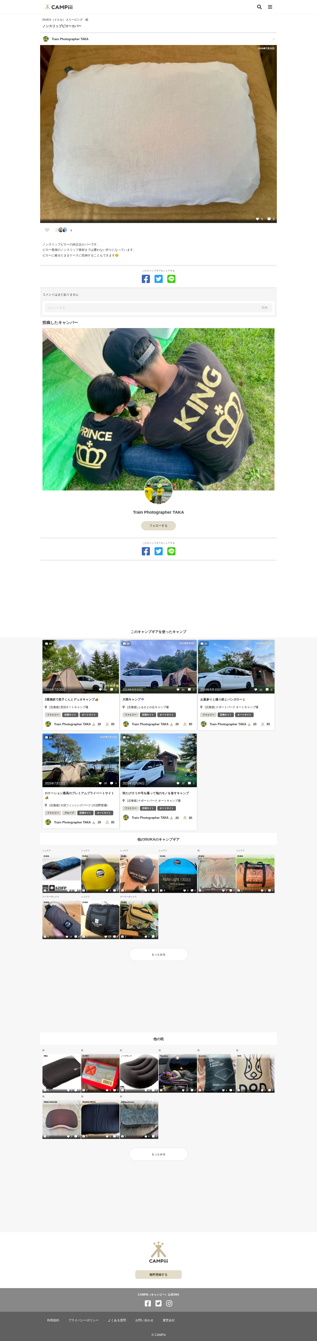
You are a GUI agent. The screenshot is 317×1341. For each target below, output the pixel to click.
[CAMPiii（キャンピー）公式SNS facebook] (148, 1303)
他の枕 (158, 1039)
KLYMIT (85, 1056)
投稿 (265, 307)
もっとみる (158, 954)
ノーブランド (126, 1056)
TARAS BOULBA (50, 1102)
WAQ (46, 1056)
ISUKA (46, 856)
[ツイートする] (159, 279)
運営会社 (169, 1320)
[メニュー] (270, 7)
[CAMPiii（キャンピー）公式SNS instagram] (169, 1303)
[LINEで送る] (171, 279)
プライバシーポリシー (83, 1320)
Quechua (202, 1056)
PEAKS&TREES (89, 1102)
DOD (239, 1056)
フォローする (158, 525)
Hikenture (164, 1056)
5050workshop (127, 1102)
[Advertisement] (158, 593)
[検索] (259, 7)
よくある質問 (117, 1320)
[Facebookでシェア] (146, 279)
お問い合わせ (144, 1320)
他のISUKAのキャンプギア (158, 839)
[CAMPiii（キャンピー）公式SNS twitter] (158, 1303)
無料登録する (158, 1274)
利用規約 (53, 1320)
